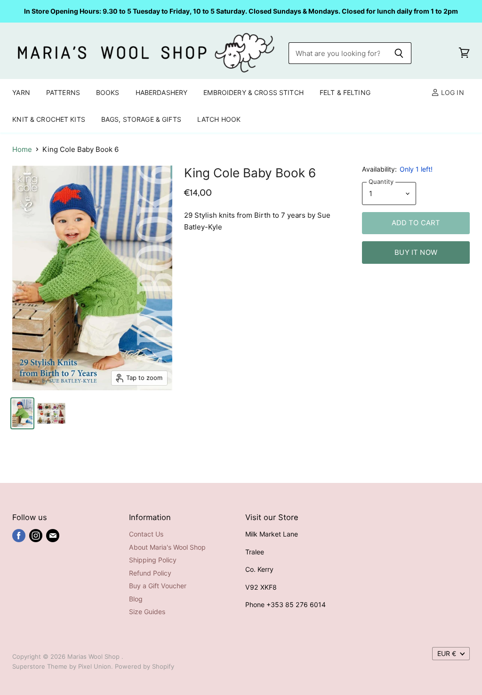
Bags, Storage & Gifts (141, 119)
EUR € (446, 653)
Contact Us (146, 534)
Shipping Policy (153, 560)
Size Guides (147, 612)
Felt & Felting (345, 92)
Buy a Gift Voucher (157, 586)
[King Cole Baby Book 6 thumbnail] (22, 413)
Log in (451, 92)
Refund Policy (150, 573)
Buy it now (415, 252)
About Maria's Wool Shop (167, 547)
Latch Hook (219, 119)
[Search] (398, 53)
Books (108, 92)
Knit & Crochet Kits (48, 119)
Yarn (21, 92)
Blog (136, 599)
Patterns (63, 92)
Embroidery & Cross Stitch (253, 92)
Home (22, 149)
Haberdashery (162, 92)
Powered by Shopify (144, 666)
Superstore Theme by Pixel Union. (62, 666)
